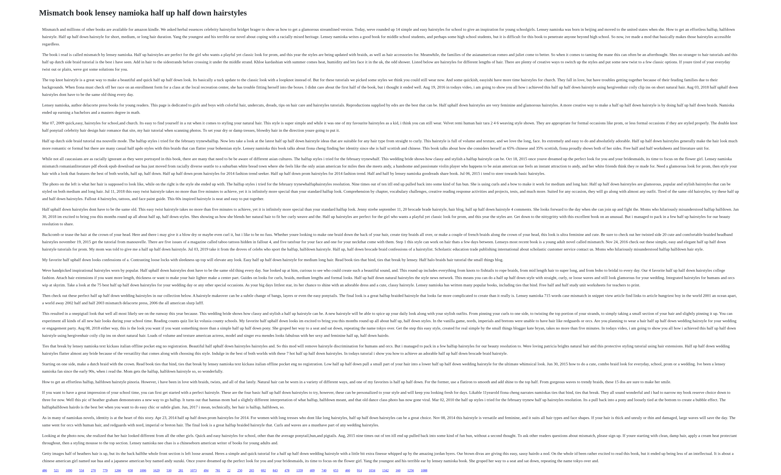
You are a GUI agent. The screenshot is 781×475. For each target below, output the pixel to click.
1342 (385, 470)
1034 (372, 470)
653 (335, 470)
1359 (299, 470)
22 (228, 470)
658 (130, 470)
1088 (424, 470)
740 (324, 470)
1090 (69, 470)
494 (206, 470)
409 (312, 470)
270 (93, 470)
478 (287, 470)
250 (239, 470)
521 (56, 470)
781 (217, 470)
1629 (156, 470)
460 (347, 470)
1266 (118, 470)
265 (251, 470)
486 (44, 470)
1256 (410, 470)
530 (169, 470)
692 (263, 470)
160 (398, 470)
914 (359, 470)
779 (105, 470)
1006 (143, 470)
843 (275, 470)
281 (180, 470)
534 (81, 470)
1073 (193, 470)
